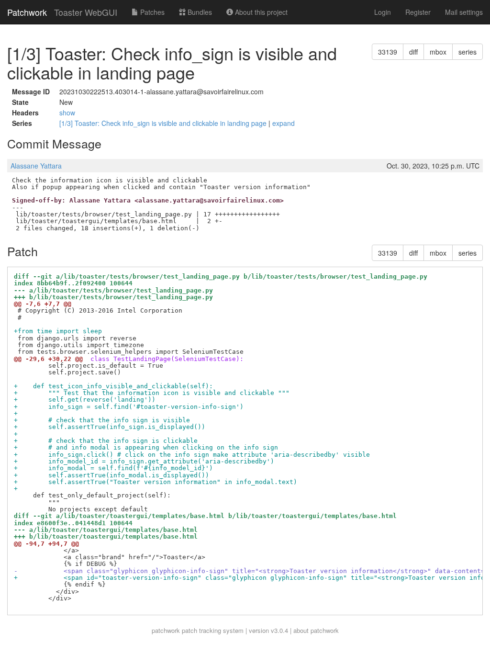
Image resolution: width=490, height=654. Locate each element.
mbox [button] (438, 51)
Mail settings (464, 12)
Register (418, 12)
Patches (151, 12)
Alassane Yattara (36, 165)
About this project (260, 12)
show (67, 112)
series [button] (467, 51)
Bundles (199, 12)
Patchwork (27, 12)
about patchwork (316, 630)
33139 (387, 51)
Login (382, 12)
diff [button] (413, 51)
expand (283, 123)
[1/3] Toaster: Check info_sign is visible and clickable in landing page (163, 123)
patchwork (166, 630)
